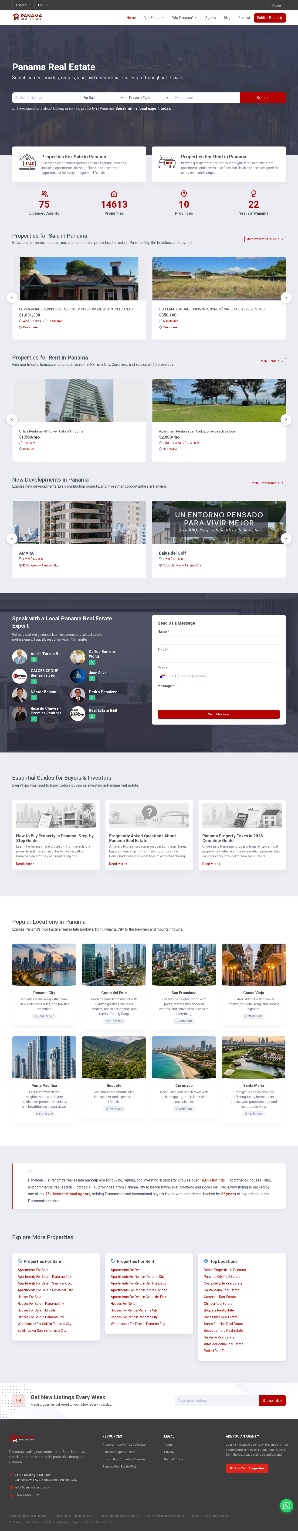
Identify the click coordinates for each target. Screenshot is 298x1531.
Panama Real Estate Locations (210, 1516)
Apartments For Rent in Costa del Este (139, 1297)
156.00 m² (29, 443)
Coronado (184, 1085)
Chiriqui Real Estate (218, 1303)
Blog (227, 18)
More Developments (266, 483)
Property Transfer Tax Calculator (124, 1444)
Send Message (219, 714)
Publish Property (270, 18)
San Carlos (170, 449)
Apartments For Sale (33, 1270)
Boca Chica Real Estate (221, 1317)
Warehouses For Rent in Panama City (138, 1324)
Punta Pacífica (44, 1085)
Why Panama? (183, 18)
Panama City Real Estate (222, 1276)
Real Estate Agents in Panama (118, 1516)
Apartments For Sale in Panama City (44, 1276)
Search (263, 97)
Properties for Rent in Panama (73, 1516)
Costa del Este (114, 993)
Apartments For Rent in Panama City (138, 1276)
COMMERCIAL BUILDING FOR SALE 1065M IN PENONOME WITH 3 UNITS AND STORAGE (79, 309)
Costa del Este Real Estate (223, 1283)
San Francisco (184, 993)
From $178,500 (173, 559)
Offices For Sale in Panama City (41, 1317)
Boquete (114, 1085)
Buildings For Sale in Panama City (42, 1330)
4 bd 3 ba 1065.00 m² (42, 321)
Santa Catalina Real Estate (223, 1324)
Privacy (169, 1452)
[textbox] (149, 98)
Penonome (30, 327)
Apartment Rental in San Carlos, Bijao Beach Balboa (197, 431)
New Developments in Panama (164, 1516)
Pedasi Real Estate (217, 1351)
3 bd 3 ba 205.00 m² (181, 443)
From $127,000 (33, 559)
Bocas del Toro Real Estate (223, 1330)
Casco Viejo (253, 993)
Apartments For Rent (126, 1270)
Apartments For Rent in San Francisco (138, 1283)
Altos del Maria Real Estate (223, 1344)
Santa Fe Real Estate (219, 1337)
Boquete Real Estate (219, 1310)
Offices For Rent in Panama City (134, 1317)
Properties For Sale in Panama (73, 157)
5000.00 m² (170, 321)
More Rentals (270, 361)
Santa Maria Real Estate (221, 1290)
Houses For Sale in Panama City (41, 1303)
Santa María (253, 1085)
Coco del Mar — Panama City (182, 565)
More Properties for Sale (263, 239)
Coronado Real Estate (220, 1297)
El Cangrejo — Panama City (40, 565)
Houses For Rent (123, 1303)
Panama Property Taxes (118, 1452)
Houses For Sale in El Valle (37, 1310)
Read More (24, 864)
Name (163, 631)
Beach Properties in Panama (225, 1270)
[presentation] (11, 297)
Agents (210, 18)
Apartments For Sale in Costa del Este (45, 1290)
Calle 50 (28, 449)
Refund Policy (173, 1459)
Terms (168, 1444)
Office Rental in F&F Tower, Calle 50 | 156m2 (51, 431)
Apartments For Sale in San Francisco (45, 1283)
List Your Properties (250, 1468)
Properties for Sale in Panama (28, 1516)
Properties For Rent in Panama (213, 157)
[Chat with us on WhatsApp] (286, 1505)
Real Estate (152, 18)
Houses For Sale (29, 1297)
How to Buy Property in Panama (124, 1459)
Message (166, 686)
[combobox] (103, 97)
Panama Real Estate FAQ (119, 1466)
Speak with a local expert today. (143, 108)
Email (163, 650)
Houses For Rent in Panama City (134, 1310)
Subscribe (272, 1400)
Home (131, 18)
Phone (162, 668)
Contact (244, 18)
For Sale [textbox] (89, 98)
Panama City (44, 993)
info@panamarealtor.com (32, 1487)
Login (279, 5)
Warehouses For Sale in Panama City (44, 1324)
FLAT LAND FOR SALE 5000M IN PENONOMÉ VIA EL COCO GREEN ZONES (212, 309)
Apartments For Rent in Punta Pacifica (139, 1290)
